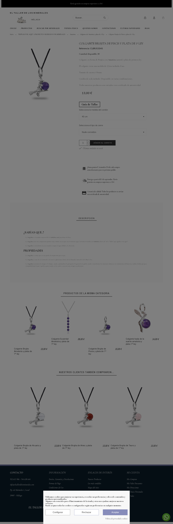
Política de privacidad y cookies (116, 519)
